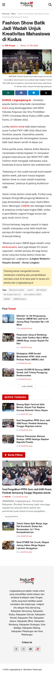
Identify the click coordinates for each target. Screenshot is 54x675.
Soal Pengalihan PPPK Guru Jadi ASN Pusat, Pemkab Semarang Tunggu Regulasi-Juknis (33, 423)
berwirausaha (9, 247)
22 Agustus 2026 (25, 536)
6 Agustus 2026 (24, 379)
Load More (27, 386)
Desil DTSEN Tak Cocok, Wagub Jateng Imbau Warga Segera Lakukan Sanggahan (32, 545)
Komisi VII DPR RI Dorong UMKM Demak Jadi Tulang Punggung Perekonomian (33, 372)
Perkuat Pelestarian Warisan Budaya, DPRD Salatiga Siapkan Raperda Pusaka (32, 439)
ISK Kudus (41, 290)
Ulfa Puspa (10, 45)
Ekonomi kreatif (16, 290)
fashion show (17, 126)
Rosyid (8, 497)
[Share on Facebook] (21, 92)
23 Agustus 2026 (25, 328)
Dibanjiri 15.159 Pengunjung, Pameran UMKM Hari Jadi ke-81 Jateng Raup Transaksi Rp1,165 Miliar (32, 320)
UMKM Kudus (19, 299)
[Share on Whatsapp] (8, 92)
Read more (11, 516)
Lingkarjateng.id (15, 669)
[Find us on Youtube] (30, 649)
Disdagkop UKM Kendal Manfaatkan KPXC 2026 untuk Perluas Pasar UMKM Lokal (31, 356)
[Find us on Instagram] (23, 649)
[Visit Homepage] (27, 5)
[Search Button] (50, 4)
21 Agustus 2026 (25, 552)
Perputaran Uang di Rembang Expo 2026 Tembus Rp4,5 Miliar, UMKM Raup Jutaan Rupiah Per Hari (32, 339)
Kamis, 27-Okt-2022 (29, 45)
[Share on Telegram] (34, 92)
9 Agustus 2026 (24, 363)
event (5, 108)
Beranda (5, 13)
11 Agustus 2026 (25, 347)
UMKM (25, 205)
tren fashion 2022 (32, 294)
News (13, 13)
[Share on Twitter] (46, 92)
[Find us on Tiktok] (38, 649)
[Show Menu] (3, 4)
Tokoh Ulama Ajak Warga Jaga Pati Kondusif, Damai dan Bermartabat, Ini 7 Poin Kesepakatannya (32, 528)
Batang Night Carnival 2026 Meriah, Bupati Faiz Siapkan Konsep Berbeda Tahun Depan (32, 407)
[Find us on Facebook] (16, 649)
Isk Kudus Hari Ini (12, 294)
